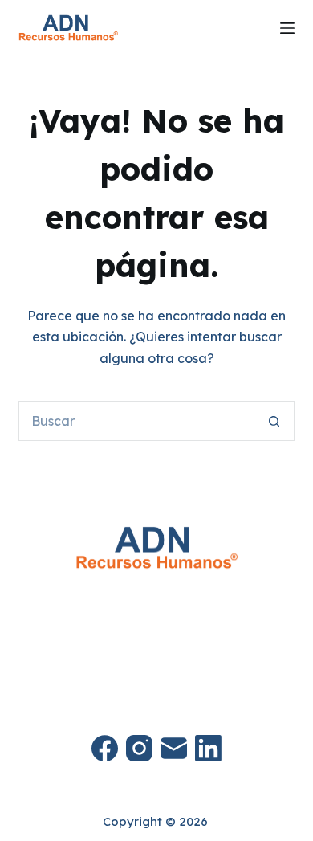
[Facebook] (104, 748)
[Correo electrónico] (174, 748)
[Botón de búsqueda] (274, 421)
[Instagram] (139, 748)
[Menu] (287, 28)
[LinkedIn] (208, 748)
